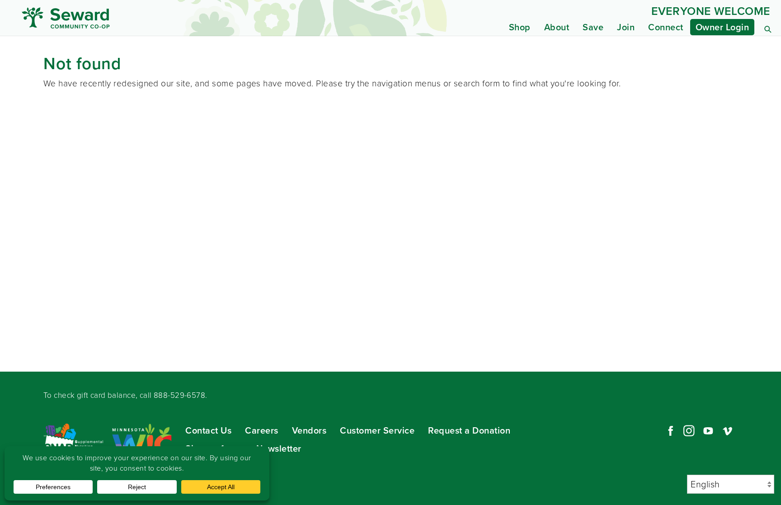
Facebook (669, 431)
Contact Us (208, 430)
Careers (261, 430)
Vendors (309, 430)
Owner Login (722, 27)
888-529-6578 (179, 395)
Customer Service (377, 430)
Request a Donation (469, 430)
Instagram (689, 431)
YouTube (708, 431)
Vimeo (727, 431)
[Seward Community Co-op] (119, 17)
